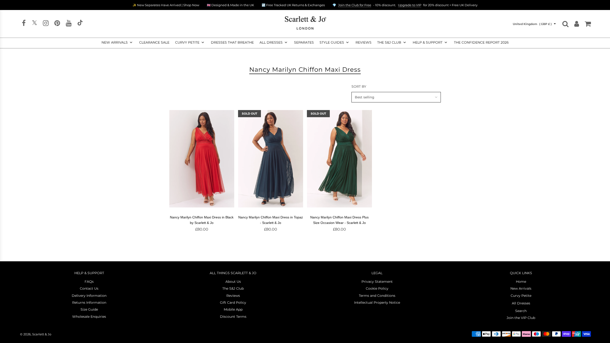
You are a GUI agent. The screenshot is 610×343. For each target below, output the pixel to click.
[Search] (565, 24)
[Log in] (576, 24)
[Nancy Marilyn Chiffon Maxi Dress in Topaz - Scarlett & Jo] (270, 159)
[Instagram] (45, 24)
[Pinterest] (57, 24)
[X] (34, 24)
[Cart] (588, 24)
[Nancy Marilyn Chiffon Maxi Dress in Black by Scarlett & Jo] (201, 159)
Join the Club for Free (354, 5)
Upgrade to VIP (409, 5)
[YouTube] (68, 24)
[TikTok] (80, 24)
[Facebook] (24, 24)
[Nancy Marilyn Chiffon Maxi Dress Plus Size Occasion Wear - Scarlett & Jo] (339, 159)
